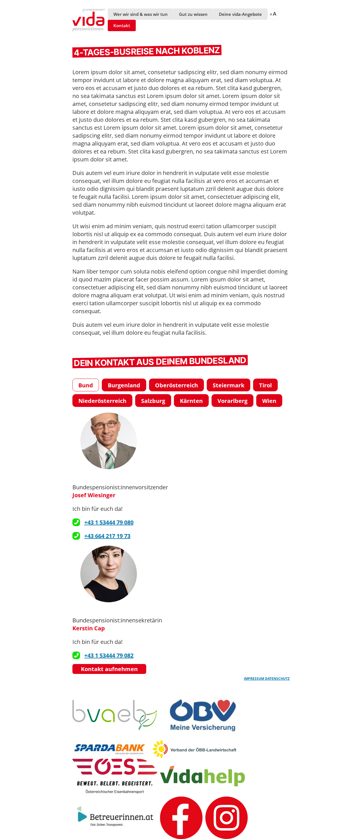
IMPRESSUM (254, 678)
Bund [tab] (85, 385)
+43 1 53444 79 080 (108, 522)
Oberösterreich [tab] (176, 385)
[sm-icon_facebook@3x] (181, 818)
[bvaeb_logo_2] (114, 714)
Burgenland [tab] (124, 385)
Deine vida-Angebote (240, 14)
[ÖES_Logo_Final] (114, 776)
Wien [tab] (269, 401)
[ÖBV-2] (202, 714)
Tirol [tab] (265, 385)
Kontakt (121, 25)
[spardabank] (110, 749)
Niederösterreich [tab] (102, 401)
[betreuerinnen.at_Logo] (114, 818)
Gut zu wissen (193, 14)
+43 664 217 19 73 (107, 536)
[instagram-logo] (226, 818)
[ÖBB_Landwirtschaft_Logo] (194, 749)
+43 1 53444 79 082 (108, 655)
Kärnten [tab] (191, 401)
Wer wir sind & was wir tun (140, 14)
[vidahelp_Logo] (202, 776)
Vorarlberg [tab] (232, 401)
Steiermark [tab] (228, 385)
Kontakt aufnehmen (109, 669)
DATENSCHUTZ (277, 678)
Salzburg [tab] (153, 401)
